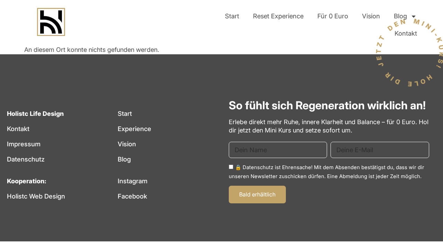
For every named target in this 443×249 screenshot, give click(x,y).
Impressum (23, 144)
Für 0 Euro (332, 16)
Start (232, 16)
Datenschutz (26, 159)
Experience (134, 128)
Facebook (132, 196)
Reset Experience (278, 16)
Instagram (132, 181)
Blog (400, 16)
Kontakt (406, 33)
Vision (371, 16)
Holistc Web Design (36, 196)
